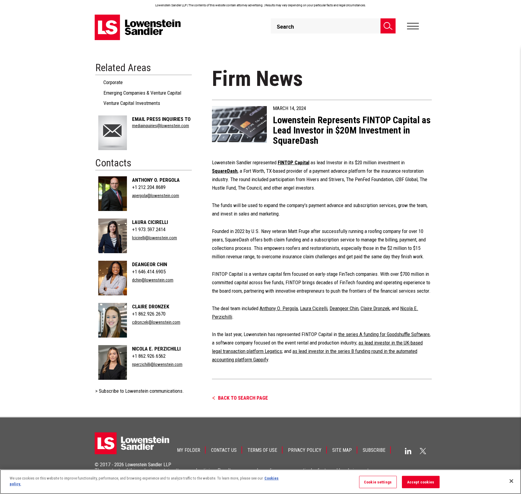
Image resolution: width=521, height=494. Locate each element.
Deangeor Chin (149, 264)
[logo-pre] (138, 27)
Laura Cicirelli (150, 222)
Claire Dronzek (150, 307)
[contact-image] (112, 132)
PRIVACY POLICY (304, 450)
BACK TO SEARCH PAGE (243, 398)
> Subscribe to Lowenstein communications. (139, 391)
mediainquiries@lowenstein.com (160, 125)
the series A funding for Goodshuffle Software (384, 334)
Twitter (423, 451)
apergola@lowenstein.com (155, 195)
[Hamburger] (413, 26)
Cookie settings (378, 482)
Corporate (113, 82)
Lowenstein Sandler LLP (148, 464)
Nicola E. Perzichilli (156, 349)
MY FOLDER (188, 450)
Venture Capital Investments (131, 103)
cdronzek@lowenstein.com (156, 322)
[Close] (511, 481)
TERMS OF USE (262, 450)
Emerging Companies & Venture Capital (142, 93)
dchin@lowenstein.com (152, 280)
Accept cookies (420, 482)
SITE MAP (342, 450)
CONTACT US (224, 450)
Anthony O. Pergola (156, 180)
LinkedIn (408, 451)
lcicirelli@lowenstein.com (154, 238)
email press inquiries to (161, 119)
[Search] (388, 25)
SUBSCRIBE (374, 450)
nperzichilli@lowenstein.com (157, 364)
